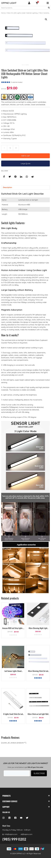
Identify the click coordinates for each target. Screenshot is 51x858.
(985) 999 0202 (14, 839)
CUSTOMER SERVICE (9, 801)
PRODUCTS (6, 795)
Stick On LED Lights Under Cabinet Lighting (22, 13)
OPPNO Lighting (20, 114)
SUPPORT (5, 806)
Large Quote (25, 163)
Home (3, 13)
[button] (46, 19)
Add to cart (25, 156)
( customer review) (16, 82)
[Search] (49, 7)
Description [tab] (7, 187)
